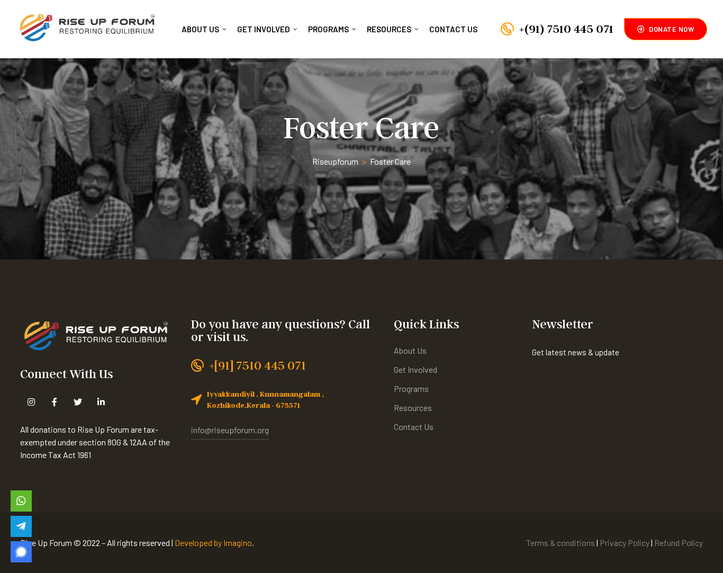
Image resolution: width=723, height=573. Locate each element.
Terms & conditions (560, 543)
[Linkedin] (101, 402)
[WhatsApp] (21, 501)
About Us (200, 29)
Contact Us (453, 29)
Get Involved (263, 29)
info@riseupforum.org (230, 430)
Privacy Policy (625, 543)
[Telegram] (21, 526)
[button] (666, 29)
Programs (328, 29)
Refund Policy (678, 543)
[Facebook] (54, 402)
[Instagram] (31, 402)
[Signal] (21, 551)
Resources (389, 29)
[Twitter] (77, 402)
